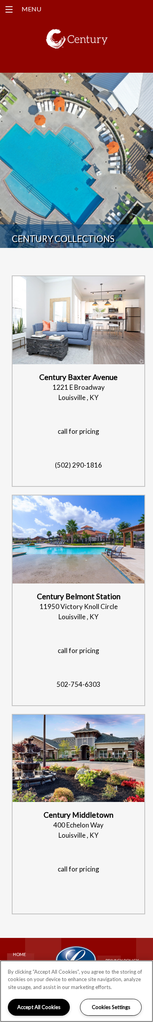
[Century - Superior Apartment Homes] (76, 42)
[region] (76, 991)
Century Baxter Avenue (78, 377)
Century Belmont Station (78, 596)
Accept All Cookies (38, 1007)
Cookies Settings (111, 1007)
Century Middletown (78, 814)
